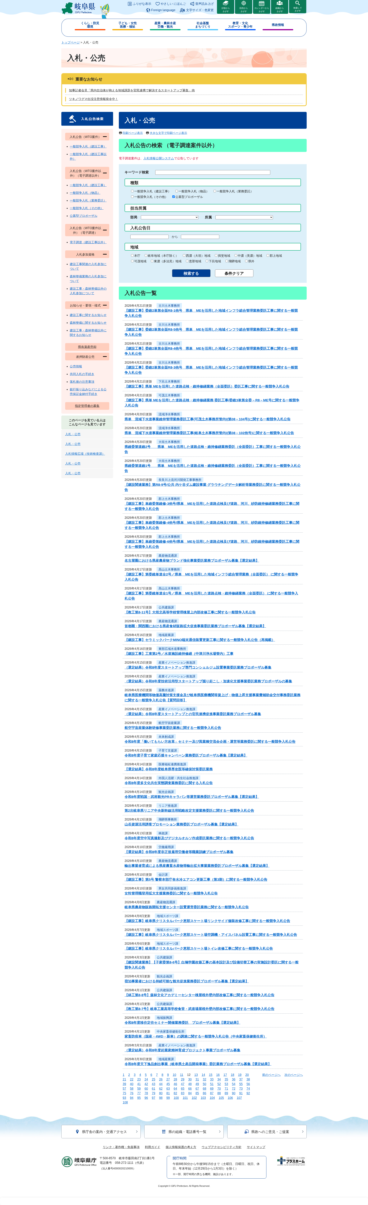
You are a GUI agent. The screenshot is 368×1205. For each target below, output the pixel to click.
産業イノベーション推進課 (177, 662)
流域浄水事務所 (169, 414)
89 (226, 1093)
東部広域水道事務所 (172, 648)
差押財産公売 (85, 356)
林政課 (163, 833)
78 (146, 1093)
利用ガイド (152, 1147)
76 (131, 1093)
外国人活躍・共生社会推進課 (178, 778)
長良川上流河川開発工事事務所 (180, 479)
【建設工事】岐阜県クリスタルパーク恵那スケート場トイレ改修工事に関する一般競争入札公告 (199, 948)
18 (232, 1074)
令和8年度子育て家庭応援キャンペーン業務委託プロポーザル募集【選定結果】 (186, 755)
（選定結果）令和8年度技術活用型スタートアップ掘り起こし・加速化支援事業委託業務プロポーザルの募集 (208, 681)
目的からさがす (243, 9)
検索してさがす (297, 9)
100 (176, 1097)
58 (131, 1088)
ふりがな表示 (142, 3)
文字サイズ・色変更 (200, 10)
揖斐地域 (224, 255)
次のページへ (293, 1074)
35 (226, 1079)
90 (233, 1093)
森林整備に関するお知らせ (88, 322)
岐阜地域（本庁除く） (163, 255)
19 (240, 1074)
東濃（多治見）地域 (168, 261)
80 (161, 1093)
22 (131, 1079)
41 (139, 1084)
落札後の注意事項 (82, 381)
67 (197, 1088)
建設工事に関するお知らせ (88, 315)
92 (248, 1093)
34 (219, 1079)
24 (146, 1079)
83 (182, 1093)
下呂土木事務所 (169, 381)
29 (182, 1079)
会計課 (163, 874)
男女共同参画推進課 (172, 888)
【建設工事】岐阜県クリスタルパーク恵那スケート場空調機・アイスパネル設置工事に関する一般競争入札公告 (211, 935)
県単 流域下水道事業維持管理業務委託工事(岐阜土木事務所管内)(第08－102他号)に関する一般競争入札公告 (209, 433)
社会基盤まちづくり (202, 24)
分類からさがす (225, 9)
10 (174, 1074)
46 (175, 1084)
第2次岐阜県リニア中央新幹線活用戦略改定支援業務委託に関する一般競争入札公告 (189, 810)
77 (139, 1093)
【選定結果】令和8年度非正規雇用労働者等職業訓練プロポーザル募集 (179, 852)
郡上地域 (276, 255)
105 (221, 1097)
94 (131, 1097)
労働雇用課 (166, 847)
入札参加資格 (85, 254)
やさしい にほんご (173, 3)
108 (125, 1102)
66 (190, 1088)
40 (131, 1084)
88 (219, 1093)
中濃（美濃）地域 (250, 255)
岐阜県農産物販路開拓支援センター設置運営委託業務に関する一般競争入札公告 (187, 907)
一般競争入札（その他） (151, 196)
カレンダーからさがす (261, 9)
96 (146, 1097)
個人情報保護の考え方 (181, 1147)
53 (226, 1084)
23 (139, 1079)
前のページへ (271, 1074)
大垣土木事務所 (169, 441)
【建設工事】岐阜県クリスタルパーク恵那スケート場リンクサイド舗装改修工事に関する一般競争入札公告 (207, 921)
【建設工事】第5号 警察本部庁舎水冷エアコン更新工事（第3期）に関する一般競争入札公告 (196, 879)
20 (247, 1074)
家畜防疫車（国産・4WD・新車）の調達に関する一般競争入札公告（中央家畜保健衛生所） (196, 1036)
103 (203, 1097)
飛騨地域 (234, 261)
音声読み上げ (204, 3)
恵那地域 (195, 261)
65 (182, 1088)
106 (230, 1097)
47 (182, 1084)
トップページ (70, 42)
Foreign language (163, 10)
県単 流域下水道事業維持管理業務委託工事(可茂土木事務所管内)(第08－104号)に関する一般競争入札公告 (208, 419)
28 (175, 1079)
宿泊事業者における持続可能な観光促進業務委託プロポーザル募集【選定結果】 (187, 981)
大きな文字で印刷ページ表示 (168, 132)
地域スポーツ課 (167, 916)
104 (212, 1097)
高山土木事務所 (169, 569)
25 (153, 1079)
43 (153, 1084)
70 (219, 1088)
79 (153, 1093)
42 (146, 1084)
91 (241, 1093)
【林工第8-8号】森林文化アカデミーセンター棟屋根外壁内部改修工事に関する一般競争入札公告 (199, 995)
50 (204, 1084)
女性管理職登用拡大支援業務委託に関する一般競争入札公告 (171, 893)
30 (190, 1079)
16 (218, 1074)
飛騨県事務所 (168, 819)
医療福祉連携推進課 (172, 764)
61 (153, 1088)
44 (161, 1084)
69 (212, 1088)
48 (190, 1084)
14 (203, 1074)
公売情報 (76, 366)
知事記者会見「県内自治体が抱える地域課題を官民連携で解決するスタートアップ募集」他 (132, 90)
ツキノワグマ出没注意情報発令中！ (93, 99)
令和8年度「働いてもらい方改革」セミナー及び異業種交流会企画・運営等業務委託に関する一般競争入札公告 (210, 741)
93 (124, 1097)
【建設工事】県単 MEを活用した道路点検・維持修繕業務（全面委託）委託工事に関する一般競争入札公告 (207, 386)
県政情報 (278, 24)
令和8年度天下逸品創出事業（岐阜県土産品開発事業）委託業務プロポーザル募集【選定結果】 (198, 1064)
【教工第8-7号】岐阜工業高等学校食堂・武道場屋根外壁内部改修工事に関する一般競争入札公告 (199, 1009)
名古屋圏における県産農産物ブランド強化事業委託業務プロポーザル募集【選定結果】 (192, 560)
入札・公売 (72, 434)
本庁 (137, 255)
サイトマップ (256, 1147)
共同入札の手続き (82, 374)
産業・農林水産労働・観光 (165, 24)
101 (185, 1097)
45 (168, 1084)
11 (181, 1074)
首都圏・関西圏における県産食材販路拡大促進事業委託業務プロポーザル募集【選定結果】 (195, 626)
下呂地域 (215, 261)
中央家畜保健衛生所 (170, 1031)
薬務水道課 (166, 690)
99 (168, 1097)
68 (204, 1088)
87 (212, 1093)
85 (197, 1093)
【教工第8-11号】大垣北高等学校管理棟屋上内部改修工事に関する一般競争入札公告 (190, 612)
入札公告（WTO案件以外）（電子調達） (85, 230)
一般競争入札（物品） (193, 191)
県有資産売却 (87, 346)
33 (212, 1079)
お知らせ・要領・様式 (85, 305)
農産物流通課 (168, 555)
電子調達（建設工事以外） (88, 242)
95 (139, 1097)
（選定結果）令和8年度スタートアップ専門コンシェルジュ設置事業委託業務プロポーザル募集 (198, 667)
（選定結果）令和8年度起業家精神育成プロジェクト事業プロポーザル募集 (182, 1050)
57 (124, 1088)
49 (197, 1084)
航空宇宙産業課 (169, 723)
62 (161, 1088)
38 (248, 1079)
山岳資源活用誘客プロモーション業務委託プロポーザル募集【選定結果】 (181, 824)
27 (168, 1079)
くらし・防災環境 (90, 24)
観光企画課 (166, 791)
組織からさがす (279, 9)
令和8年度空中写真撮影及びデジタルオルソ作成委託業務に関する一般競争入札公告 (189, 838)
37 (241, 1079)
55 (241, 1084)
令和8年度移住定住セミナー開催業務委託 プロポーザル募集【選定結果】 (182, 1023)
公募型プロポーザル (189, 196)
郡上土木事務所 (169, 498)
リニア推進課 (168, 805)
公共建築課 (166, 607)
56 (248, 1084)
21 (124, 1079)
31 (197, 1079)
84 (190, 1093)
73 (241, 1088)
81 (168, 1093)
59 (139, 1088)
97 (153, 1097)
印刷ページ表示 (133, 132)
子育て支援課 (168, 750)
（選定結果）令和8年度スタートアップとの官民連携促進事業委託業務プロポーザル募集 (193, 714)
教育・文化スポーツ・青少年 (240, 24)
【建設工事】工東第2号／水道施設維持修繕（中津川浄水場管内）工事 (179, 654)
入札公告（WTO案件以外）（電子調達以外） (85, 173)
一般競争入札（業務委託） (235, 191)
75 (124, 1093)
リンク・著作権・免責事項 (121, 1147)
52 (219, 1084)
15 (210, 1074)
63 (168, 1088)
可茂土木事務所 (169, 395)
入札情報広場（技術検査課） (85, 453)
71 (226, 1088)
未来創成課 (166, 736)
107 (239, 1097)
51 (212, 1084)
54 (233, 1084)
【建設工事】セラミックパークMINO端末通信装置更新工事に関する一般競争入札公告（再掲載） (200, 640)
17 (225, 1074)
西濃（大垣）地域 (198, 255)
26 (161, 1079)
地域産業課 (166, 635)
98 (161, 1097)
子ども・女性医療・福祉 (127, 24)
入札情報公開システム (158, 158)
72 (233, 1088)
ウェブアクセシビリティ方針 (222, 1147)
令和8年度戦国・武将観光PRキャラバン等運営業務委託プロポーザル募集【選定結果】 (192, 797)
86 (204, 1093)
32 (204, 1079)
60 (146, 1088)
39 (124, 1084)
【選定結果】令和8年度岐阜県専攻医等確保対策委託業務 (169, 769)
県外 (251, 261)
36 (233, 1079)
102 (194, 1097)
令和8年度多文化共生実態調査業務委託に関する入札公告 (169, 783)
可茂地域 (140, 261)
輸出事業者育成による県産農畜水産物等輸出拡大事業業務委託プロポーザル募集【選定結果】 (197, 866)
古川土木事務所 (169, 305)
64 (175, 1088)
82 (175, 1093)
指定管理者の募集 (87, 405)
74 (248, 1088)
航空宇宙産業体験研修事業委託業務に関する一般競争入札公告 (173, 728)
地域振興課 (164, 1017)
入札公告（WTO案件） (85, 137)
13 (196, 1074)
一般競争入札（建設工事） (152, 191)
